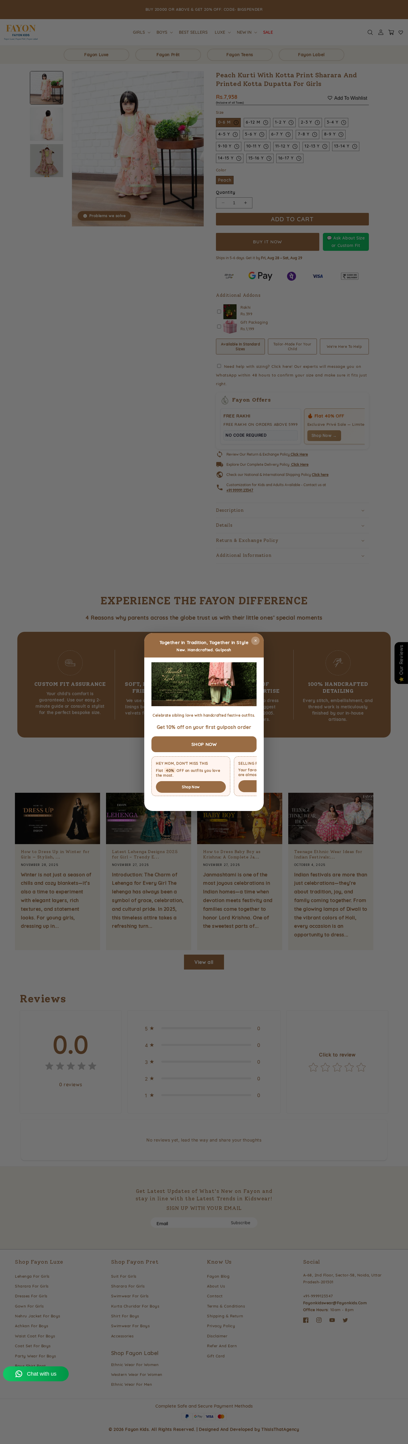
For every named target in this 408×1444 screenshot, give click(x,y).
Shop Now (191, 787)
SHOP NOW (204, 744)
